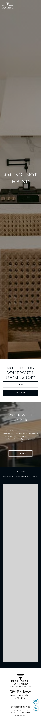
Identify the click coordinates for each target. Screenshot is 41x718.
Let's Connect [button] (20, 453)
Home (20, 384)
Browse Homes (20, 392)
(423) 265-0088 (20, 715)
